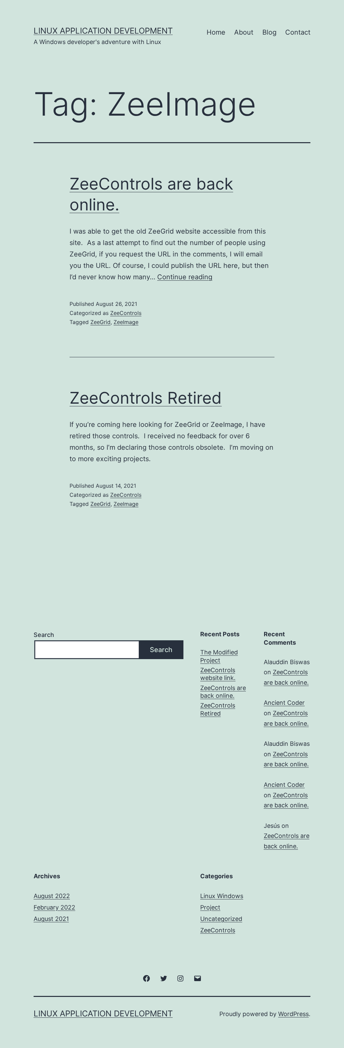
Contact (297, 32)
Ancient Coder (284, 702)
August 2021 (51, 918)
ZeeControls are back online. (223, 691)
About (243, 32)
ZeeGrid (100, 322)
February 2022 (54, 907)
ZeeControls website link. (217, 674)
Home (216, 32)
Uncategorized (221, 918)
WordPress (293, 1013)
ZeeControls (125, 313)
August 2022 (52, 895)
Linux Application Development (103, 31)
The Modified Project (219, 656)
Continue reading (184, 277)
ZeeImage (126, 322)
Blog (269, 32)
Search (44, 634)
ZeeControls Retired (146, 398)
